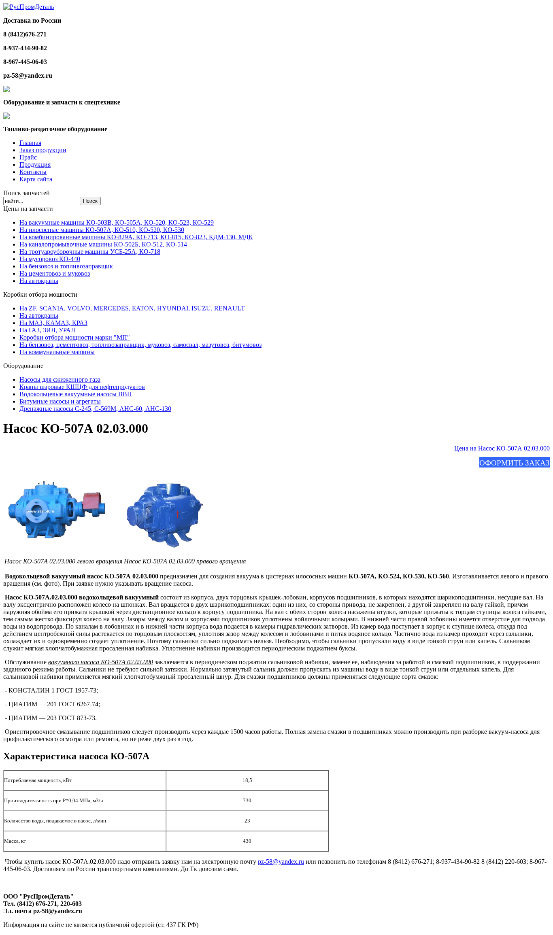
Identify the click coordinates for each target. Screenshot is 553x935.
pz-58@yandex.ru (281, 861)
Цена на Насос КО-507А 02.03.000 (502, 448)
